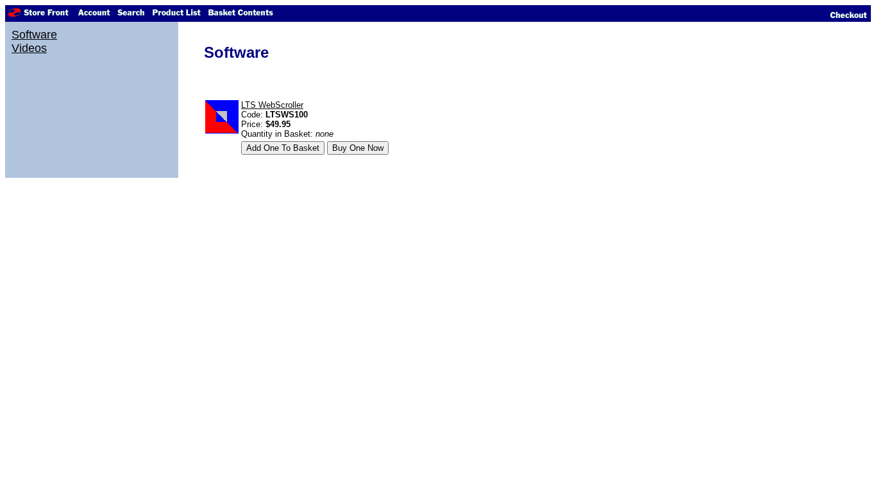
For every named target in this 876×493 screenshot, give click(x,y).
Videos (29, 48)
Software (34, 34)
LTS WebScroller (272, 105)
